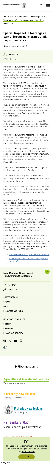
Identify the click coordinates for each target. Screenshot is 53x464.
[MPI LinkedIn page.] (21, 341)
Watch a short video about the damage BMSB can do (28, 260)
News (10, 17)
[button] (5, 348)
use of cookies (28, 451)
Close (26, 457)
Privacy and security (13, 333)
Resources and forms (13, 311)
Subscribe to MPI (11, 297)
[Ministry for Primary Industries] (14, 6)
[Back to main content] (47, 272)
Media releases (21, 17)
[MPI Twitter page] (10, 341)
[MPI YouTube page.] (15, 341)
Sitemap (7, 324)
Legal (6, 307)
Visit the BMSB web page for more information (29, 254)
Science (6, 302)
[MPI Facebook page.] (4, 341)
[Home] (4, 16)
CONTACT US (13, 290)
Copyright (8, 329)
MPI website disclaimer (14, 319)
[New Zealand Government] (26, 275)
